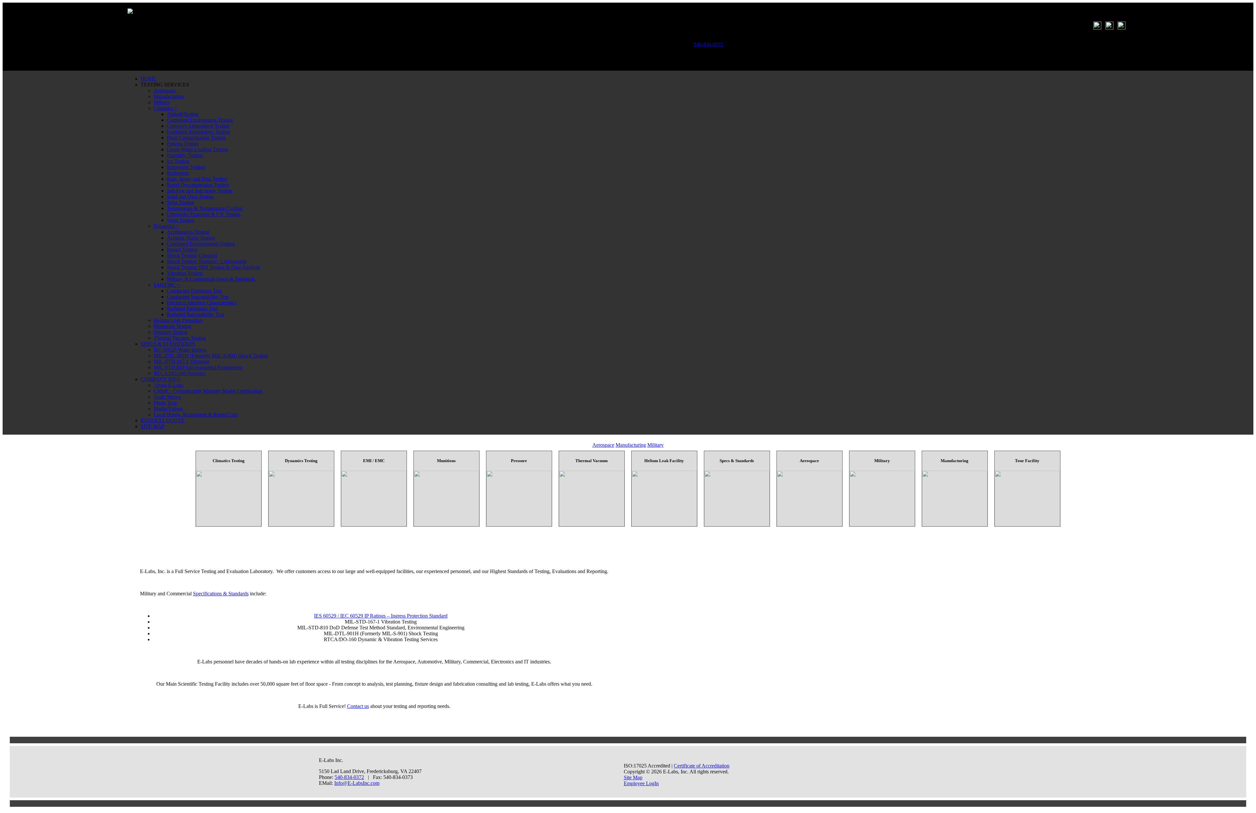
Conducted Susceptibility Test (197, 296)
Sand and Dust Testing (190, 196)
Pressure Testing (170, 332)
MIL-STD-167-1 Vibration (181, 361)
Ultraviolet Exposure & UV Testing (203, 214)
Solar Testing (180, 202)
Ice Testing (178, 161)
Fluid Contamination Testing (196, 137)
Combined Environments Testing (201, 243)
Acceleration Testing (188, 232)
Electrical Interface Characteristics (202, 302)
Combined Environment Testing (200, 120)
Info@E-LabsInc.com (356, 783)
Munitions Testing (172, 326)
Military (162, 102)
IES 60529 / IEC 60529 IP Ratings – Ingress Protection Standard (380, 616)
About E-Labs (168, 385)
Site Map (633, 777)
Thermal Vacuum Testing (180, 338)
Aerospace (165, 90)
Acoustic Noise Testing (191, 238)
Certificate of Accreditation (701, 765)
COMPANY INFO (161, 379)
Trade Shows (167, 397)
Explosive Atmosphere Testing (198, 132)
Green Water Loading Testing (197, 149)
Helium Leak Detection (178, 320)
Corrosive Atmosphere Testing (198, 126)
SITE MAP (153, 426)
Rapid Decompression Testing (198, 185)
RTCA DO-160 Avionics (179, 373)
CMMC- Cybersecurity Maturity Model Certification (208, 391)
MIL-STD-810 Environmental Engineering (198, 367)
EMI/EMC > (167, 285)
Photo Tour (165, 403)
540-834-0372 (349, 777)
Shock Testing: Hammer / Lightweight (206, 261)
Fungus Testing (183, 143)
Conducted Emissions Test (194, 291)
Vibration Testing (184, 273)
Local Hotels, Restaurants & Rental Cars (195, 414)
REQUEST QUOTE (162, 420)
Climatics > (165, 108)
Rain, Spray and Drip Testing (197, 179)
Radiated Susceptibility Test (195, 314)
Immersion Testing (186, 167)
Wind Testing (180, 220)
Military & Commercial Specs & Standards (211, 279)
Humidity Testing (185, 155)
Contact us (358, 706)
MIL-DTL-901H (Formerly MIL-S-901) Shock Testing (211, 355)
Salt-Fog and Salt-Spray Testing (200, 190)
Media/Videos (168, 408)
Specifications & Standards (221, 593)
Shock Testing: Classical (192, 255)
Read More (228, 492)
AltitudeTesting (183, 114)
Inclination (178, 173)
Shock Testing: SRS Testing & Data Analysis (213, 267)
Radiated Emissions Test (192, 308)
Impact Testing (182, 249)
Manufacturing (169, 96)
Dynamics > (166, 226)
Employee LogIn (641, 783)
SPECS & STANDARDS (168, 344)
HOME (148, 78)
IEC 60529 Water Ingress (180, 349)
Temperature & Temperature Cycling (205, 208)
